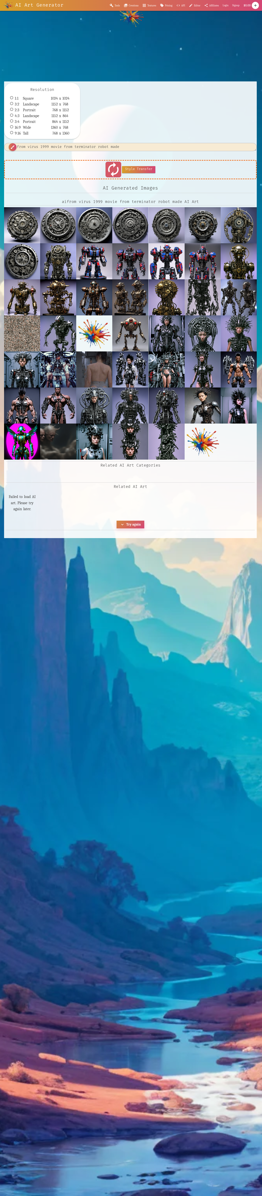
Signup (236, 5)
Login (225, 5)
